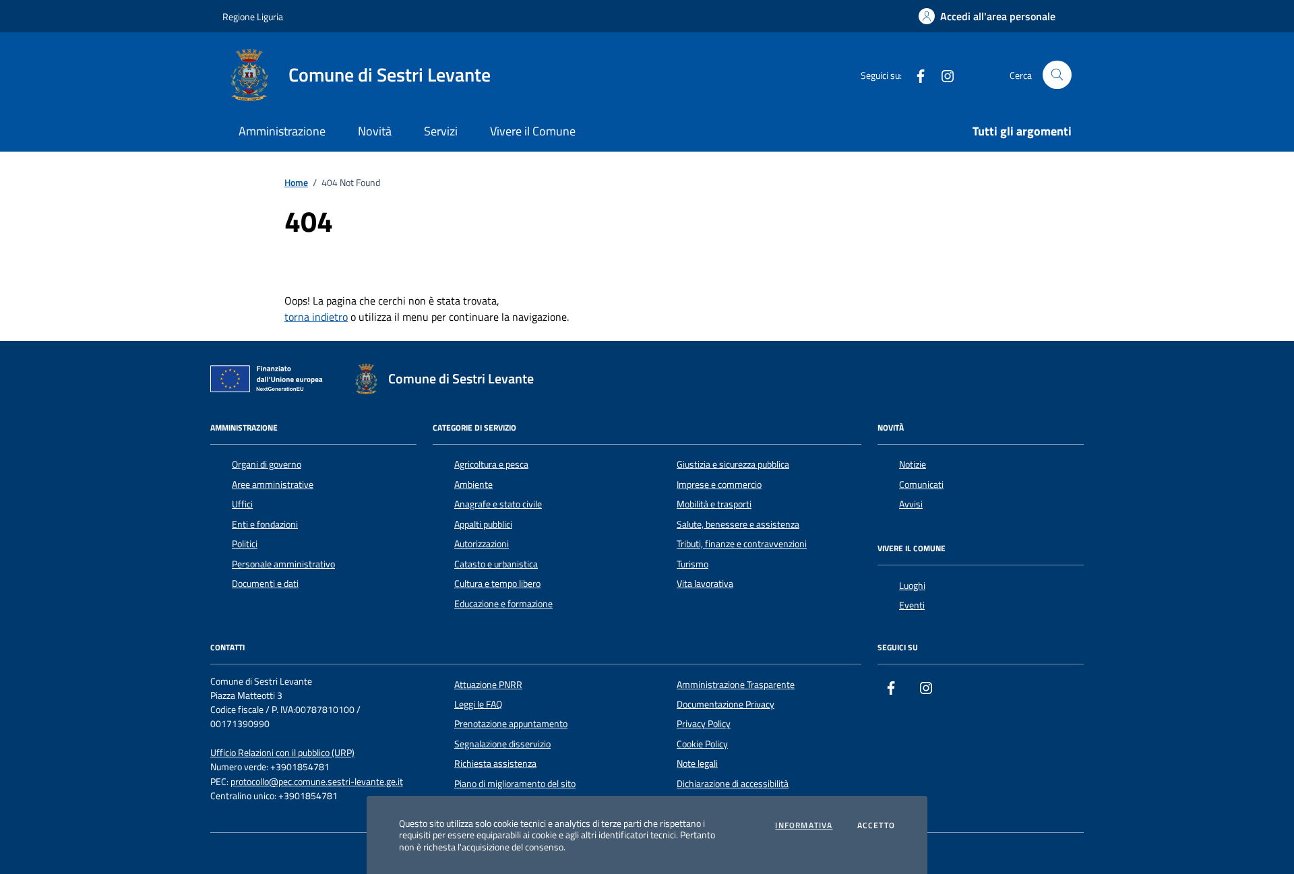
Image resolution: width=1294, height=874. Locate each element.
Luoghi (912, 585)
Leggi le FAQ (478, 704)
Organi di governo (266, 464)
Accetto (876, 825)
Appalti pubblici (483, 524)
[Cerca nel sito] (1057, 75)
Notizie (912, 464)
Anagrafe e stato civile (498, 504)
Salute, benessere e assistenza (738, 524)
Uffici (242, 504)
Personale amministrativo (283, 564)
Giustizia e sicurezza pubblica (733, 464)
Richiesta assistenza (495, 763)
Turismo (692, 564)
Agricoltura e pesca (491, 464)
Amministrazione (282, 131)
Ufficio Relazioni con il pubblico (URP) (282, 753)
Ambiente (473, 484)
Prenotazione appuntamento (510, 723)
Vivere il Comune (533, 131)
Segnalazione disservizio (502, 744)
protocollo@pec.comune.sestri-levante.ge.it (316, 782)
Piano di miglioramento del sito (515, 783)
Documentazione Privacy (725, 704)
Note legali (697, 763)
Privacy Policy (704, 723)
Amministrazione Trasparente (736, 684)
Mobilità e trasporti (714, 504)
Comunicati (921, 484)
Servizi (441, 131)
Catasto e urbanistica (496, 564)
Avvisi (911, 504)
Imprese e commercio (719, 484)
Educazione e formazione (503, 603)
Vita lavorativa (705, 583)
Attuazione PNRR (488, 684)
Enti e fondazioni (265, 524)
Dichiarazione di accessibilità (733, 783)
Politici (244, 543)
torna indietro (316, 317)
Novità (375, 131)
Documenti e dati (265, 583)
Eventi (912, 605)
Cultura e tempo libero (497, 583)
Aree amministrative (272, 484)
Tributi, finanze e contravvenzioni (742, 543)
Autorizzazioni (481, 543)
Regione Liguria (252, 16)
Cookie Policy (702, 744)
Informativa (803, 825)
